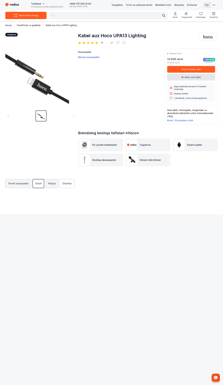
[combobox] (37, 4)
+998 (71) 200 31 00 (80, 3)
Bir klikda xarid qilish (191, 77)
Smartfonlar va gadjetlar (29, 25)
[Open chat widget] (215, 377)
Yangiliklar (117, 5)
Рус (207, 5)
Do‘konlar (192, 5)
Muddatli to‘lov (163, 5)
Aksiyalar (179, 5)
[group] (40, 115)
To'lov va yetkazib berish (139, 5)
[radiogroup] (88, 42)
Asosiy (8, 25)
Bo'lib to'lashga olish (191, 69)
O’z (214, 5)
